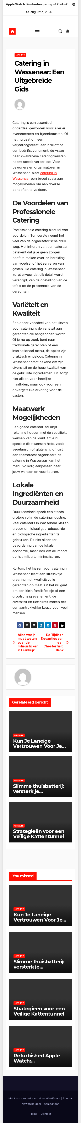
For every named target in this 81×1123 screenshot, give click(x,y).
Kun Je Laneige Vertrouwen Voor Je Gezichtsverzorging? (38, 746)
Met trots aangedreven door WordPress (35, 1098)
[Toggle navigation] (37, 31)
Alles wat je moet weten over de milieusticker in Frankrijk (28, 642)
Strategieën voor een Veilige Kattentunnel (38, 833)
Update (20, 55)
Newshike (28, 1103)
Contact (46, 1113)
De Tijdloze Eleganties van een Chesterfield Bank (52, 642)
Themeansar (50, 1103)
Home (33, 1113)
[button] (60, 31)
